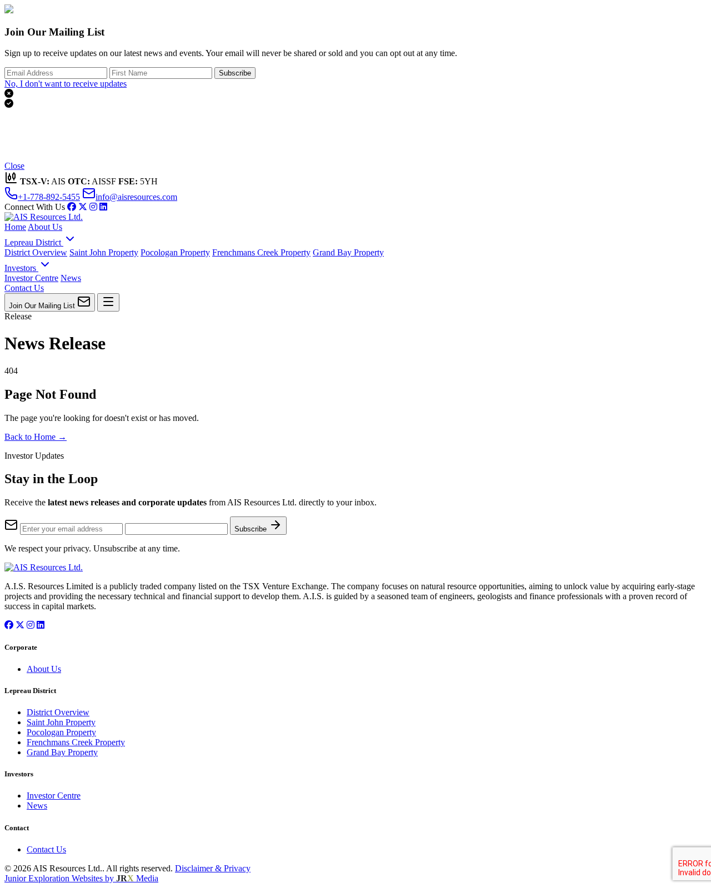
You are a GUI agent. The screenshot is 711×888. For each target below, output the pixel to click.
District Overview (35, 252)
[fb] (71, 207)
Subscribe (235, 73)
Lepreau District (33, 242)
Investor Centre (31, 278)
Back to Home (35, 437)
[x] (82, 207)
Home (15, 227)
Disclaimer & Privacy (213, 868)
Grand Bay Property (348, 252)
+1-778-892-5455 (49, 197)
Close (14, 165)
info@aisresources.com (136, 197)
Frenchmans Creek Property (261, 252)
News (71, 278)
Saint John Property (103, 252)
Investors (21, 268)
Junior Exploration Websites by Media (81, 878)
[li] (103, 207)
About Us (45, 227)
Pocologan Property (175, 252)
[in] (93, 207)
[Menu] (108, 302)
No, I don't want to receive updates (65, 83)
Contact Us (24, 288)
